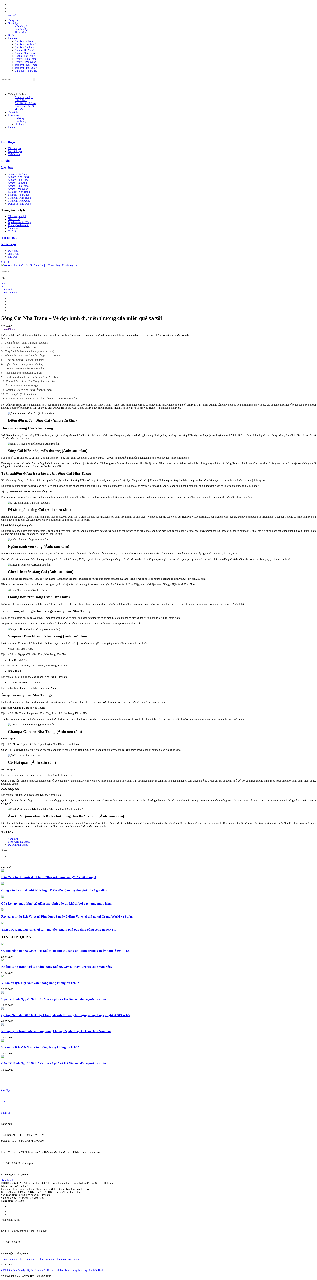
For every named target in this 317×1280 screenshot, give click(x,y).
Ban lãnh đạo (21, 29)
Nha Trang (20, 121)
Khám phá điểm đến (25, 106)
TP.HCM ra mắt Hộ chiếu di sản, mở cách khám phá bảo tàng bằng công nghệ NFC (58, 929)
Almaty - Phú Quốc (25, 47)
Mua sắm (19, 109)
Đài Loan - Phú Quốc (26, 70)
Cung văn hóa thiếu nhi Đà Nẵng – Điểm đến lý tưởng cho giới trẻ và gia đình (54, 890)
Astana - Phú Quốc (25, 55)
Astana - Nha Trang (25, 53)
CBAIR (12, 14)
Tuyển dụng (71, 1270)
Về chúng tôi (21, 26)
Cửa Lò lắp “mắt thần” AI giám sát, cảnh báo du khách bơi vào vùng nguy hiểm (56, 903)
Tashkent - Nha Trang (26, 64)
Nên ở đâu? (21, 100)
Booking (82, 1270)
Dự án (11, 35)
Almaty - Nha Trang (25, 44)
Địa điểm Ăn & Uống (26, 103)
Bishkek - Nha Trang (25, 58)
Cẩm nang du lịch (24, 97)
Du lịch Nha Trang (18, 844)
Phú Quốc (20, 124)
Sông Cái (13, 838)
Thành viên (20, 32)
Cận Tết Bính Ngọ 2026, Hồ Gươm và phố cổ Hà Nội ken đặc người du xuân (53, 999)
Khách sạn (13, 115)
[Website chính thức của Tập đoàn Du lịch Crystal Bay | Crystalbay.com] (39, 265)
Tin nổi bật (13, 112)
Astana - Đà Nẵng (24, 50)
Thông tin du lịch (10, 292)
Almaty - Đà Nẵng (24, 41)
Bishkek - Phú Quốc (25, 61)
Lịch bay (12, 38)
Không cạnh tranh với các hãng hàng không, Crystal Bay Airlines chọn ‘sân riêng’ (57, 966)
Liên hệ (12, 127)
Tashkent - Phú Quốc (26, 67)
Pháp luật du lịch (47, 1259)
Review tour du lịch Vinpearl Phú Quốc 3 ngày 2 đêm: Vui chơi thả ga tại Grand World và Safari (67, 916)
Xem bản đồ (7, 1180)
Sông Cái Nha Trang (19, 841)
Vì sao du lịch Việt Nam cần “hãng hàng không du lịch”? (40, 983)
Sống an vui (73, 1259)
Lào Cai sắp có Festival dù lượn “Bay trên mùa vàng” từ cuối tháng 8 (48, 877)
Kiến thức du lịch (29, 1259)
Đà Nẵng (19, 118)
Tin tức (50, 1270)
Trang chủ (13, 20)
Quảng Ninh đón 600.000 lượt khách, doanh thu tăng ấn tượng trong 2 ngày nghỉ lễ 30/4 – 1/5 (65, 950)
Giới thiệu (13, 23)
